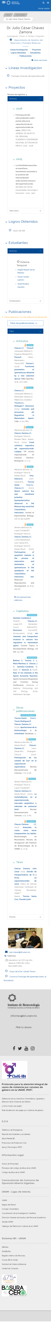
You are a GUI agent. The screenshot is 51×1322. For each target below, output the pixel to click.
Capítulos (22, 611)
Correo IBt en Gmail (10, 1260)
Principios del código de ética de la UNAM (19, 1168)
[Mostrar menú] (4, 2)
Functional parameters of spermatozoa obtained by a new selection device (24, 372)
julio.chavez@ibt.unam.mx (19, 952)
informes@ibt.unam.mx (24, 1015)
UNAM (4, 1200)
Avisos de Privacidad (10, 1164)
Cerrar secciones (40, 60)
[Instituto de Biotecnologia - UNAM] (13, 3)
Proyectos (36, 50)
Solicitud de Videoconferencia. (14, 1264)
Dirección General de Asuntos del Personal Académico (24, 1218)
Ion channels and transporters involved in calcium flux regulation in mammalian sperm (25, 639)
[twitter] (20, 1048)
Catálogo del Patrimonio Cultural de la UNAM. (20, 1226)
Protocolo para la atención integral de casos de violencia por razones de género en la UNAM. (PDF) (25, 1087)
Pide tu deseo (23, 1027)
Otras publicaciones (25, 709)
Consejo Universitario (10, 1209)
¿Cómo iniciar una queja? (12, 1106)
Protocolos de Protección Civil (14, 1143)
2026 (19, 108)
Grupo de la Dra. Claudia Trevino (22, 972)
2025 (19, 159)
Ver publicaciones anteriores (22, 598)
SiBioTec (5, 1247)
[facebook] (14, 1048)
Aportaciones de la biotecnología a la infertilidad (25, 730)
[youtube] (26, 1048)
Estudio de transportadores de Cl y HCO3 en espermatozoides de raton (25, 878)
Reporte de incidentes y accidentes (16, 1134)
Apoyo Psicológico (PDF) (12, 1147)
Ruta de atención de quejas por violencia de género (22, 1110)
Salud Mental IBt (8, 1138)
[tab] (25, 98)
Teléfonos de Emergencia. (12, 1130)
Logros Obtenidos (18, 53)
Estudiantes (35, 53)
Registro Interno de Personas (13, 1256)
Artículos (22, 341)
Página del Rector (9, 1205)
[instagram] (33, 1048)
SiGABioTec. (6, 1251)
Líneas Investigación (19, 50)
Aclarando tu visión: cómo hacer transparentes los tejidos (25, 830)
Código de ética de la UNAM (13, 1172)
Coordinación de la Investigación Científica (19, 1213)
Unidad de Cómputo (10, 1268)
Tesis (19, 862)
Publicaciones (26, 56)
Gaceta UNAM (7, 1222)
